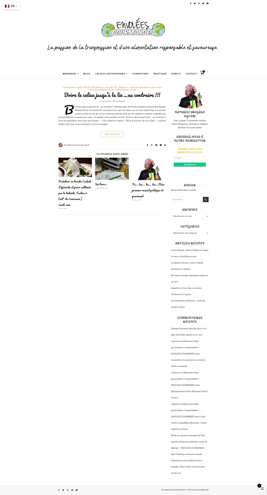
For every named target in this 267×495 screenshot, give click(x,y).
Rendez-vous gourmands (114, 90)
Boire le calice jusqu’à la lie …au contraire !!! (112, 94)
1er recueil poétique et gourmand (83, 87)
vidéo (133, 90)
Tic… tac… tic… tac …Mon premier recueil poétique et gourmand (148, 190)
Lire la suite (112, 134)
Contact (191, 73)
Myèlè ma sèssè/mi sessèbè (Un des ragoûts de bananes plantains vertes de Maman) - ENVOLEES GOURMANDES (189, 441)
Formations (141, 73)
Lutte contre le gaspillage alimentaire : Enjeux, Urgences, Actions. (189, 422)
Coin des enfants (139, 87)
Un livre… (101, 184)
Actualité (111, 87)
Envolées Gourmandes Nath (76, 145)
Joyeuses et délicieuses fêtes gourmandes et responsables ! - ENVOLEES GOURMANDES (185, 347)
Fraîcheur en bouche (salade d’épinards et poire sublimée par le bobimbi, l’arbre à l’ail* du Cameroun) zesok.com (74, 193)
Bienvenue (69, 73)
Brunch (123, 87)
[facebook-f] (59, 490)
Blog (86, 73)
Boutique (160, 73)
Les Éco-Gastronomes (110, 73)
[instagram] (68, 490)
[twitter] (63, 490)
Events (176, 73)
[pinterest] (72, 490)
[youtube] (77, 490)
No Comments (119, 101)
